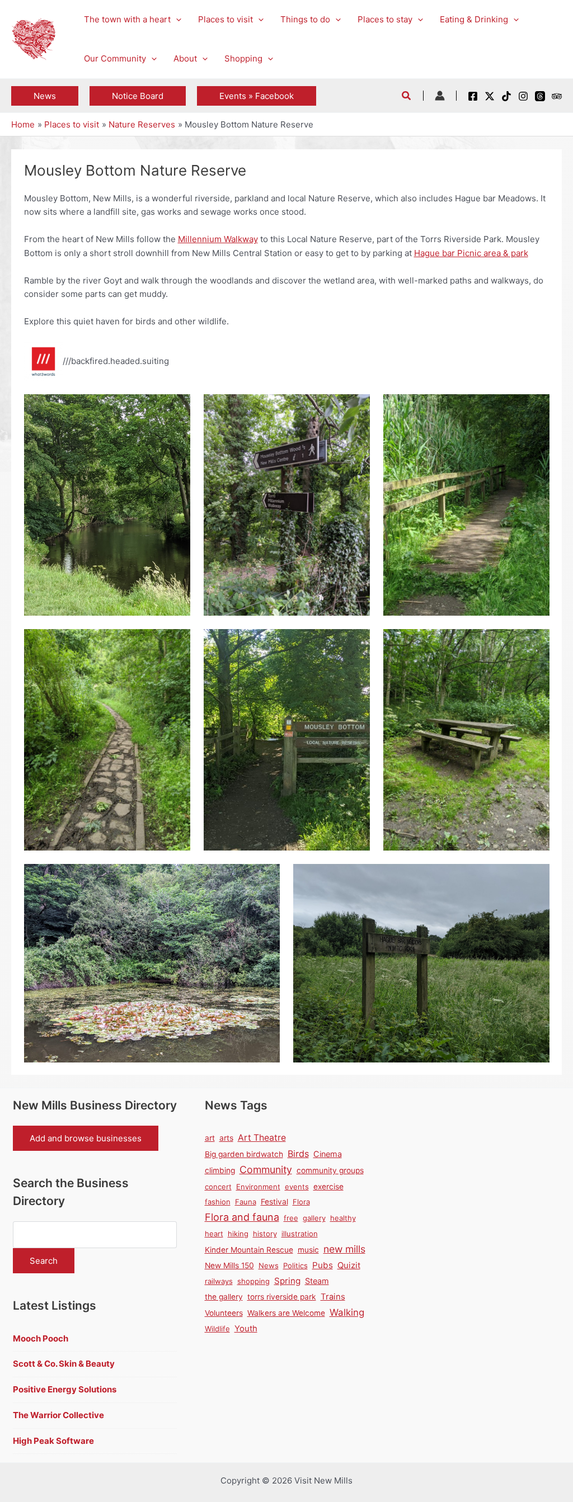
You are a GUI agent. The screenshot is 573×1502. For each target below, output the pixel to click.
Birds (298, 1153)
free (291, 1217)
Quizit (348, 1265)
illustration (299, 1233)
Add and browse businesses (86, 1138)
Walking (347, 1312)
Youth (245, 1329)
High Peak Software (53, 1440)
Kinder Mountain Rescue (249, 1249)
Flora (301, 1201)
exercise (328, 1186)
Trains (333, 1297)
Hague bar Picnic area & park (471, 253)
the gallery (224, 1296)
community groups (330, 1170)
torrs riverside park (281, 1296)
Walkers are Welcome (286, 1313)
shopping (253, 1281)
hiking (238, 1233)
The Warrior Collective (58, 1415)
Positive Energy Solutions (64, 1389)
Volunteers (224, 1313)
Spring (287, 1281)
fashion (218, 1201)
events (297, 1186)
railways (219, 1281)
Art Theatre (262, 1137)
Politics (295, 1265)
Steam (317, 1281)
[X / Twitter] (490, 96)
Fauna (245, 1201)
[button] (176, 19)
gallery (314, 1217)
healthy (343, 1217)
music (308, 1249)
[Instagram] (523, 96)
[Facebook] (473, 96)
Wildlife (217, 1328)
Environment (258, 1186)
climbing (220, 1170)
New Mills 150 (229, 1265)
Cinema (327, 1154)
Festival (274, 1201)
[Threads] (540, 96)
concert (218, 1186)
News (269, 1265)
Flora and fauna (242, 1217)
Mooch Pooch (40, 1338)
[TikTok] (506, 96)
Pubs (322, 1265)
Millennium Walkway (218, 239)
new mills (344, 1249)
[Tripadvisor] (557, 96)
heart (214, 1233)
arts (226, 1137)
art (210, 1137)
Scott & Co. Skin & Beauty (64, 1363)
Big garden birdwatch (244, 1154)
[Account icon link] (440, 96)
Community (265, 1169)
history (265, 1233)
